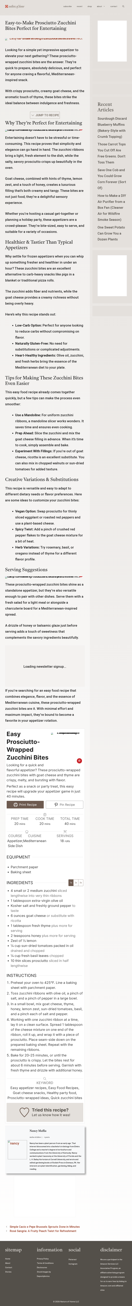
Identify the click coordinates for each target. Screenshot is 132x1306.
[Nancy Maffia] (17, 1149)
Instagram (73, 1264)
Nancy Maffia (38, 1131)
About (7, 1263)
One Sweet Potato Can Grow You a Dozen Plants (111, 233)
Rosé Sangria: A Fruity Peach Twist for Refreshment (43, 1231)
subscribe (67, 6)
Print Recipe (27, 805)
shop (90, 6)
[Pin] (79, 760)
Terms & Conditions (45, 1263)
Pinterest (73, 1260)
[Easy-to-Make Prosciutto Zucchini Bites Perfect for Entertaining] (45, 38)
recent (79, 6)
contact (113, 6)
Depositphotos (43, 1276)
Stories (8, 1272)
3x (81, 882)
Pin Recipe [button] (67, 805)
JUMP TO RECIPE (47, 115)
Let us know (41, 1115)
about (99, 6)
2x (76, 882)
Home (7, 1259)
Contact (8, 1267)
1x (71, 882)
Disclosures (42, 1267)
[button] (123, 6)
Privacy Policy (43, 1259)
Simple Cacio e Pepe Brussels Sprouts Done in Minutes (45, 1226)
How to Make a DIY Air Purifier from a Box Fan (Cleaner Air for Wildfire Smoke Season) (112, 208)
